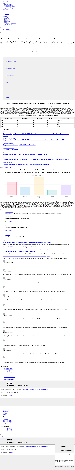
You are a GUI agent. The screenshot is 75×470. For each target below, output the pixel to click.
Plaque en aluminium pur (8, 370)
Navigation (7, 20)
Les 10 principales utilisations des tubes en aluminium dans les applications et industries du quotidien (27, 242)
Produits (4, 3)
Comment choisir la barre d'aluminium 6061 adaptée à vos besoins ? (19, 247)
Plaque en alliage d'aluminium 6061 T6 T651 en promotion (16, 232)
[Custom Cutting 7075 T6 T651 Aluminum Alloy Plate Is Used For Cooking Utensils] (9, 138)
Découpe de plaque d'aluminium (11, 7)
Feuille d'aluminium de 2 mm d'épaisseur (11, 378)
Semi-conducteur (8, 21)
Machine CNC (5, 9)
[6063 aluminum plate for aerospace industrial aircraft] (7, 152)
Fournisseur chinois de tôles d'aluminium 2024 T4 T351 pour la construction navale (21, 222)
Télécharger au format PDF (10, 11)
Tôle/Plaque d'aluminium (10, 149)
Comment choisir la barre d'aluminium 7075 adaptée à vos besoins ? (19, 251)
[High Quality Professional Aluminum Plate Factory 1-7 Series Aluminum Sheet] (9, 216)
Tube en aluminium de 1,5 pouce (10, 369)
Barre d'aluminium (8, 4)
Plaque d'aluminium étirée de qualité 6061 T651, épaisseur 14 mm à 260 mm (26, 164)
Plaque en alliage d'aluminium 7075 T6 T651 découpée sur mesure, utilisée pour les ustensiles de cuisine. (34, 140)
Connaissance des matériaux (10, 23)
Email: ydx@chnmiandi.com (8, 430)
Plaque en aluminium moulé (10, 6)
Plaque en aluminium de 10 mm (9, 377)
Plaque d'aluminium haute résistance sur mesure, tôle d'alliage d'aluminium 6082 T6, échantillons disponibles (36, 159)
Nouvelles (5, 22)
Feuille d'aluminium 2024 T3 (9, 379)
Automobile (7, 19)
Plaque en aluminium (9, 5)
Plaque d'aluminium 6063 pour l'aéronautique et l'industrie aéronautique (25, 154)
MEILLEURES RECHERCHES (43, 433)
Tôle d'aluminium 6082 (8, 368)
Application (5, 16)
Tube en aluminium (7, 371)
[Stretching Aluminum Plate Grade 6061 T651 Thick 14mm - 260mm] (7, 162)
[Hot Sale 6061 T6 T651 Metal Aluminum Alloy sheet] (9, 230)
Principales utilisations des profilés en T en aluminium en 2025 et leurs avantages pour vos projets (26, 256)
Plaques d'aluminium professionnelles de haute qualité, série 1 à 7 (17, 218)
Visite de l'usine (8, 15)
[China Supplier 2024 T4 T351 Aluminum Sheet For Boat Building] (9, 221)
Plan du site (22, 433)
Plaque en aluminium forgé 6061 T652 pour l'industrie (19, 145)
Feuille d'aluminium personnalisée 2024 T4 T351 (14, 236)
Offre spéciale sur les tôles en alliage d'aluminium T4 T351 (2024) (17, 227)
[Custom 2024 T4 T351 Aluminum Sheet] (7, 235)
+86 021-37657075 (6, 29)
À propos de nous (6, 10)
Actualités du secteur (9, 24)
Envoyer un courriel (4, 436)
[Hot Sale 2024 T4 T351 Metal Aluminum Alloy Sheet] (9, 225)
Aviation (6, 17)
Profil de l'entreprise (9, 13)
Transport (7, 18)
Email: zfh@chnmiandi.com (8, 431)
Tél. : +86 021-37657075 (7, 428)
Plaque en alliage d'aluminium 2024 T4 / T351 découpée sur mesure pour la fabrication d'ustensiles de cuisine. (36, 134)
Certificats (7, 14)
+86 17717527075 (8, 30)
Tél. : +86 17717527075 (7, 429)
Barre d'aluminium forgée (10, 8)
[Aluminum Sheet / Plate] (8, 148)
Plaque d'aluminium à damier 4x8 (10, 372)
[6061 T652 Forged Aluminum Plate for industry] (8, 143)
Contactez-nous (6, 25)
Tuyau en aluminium (7, 374)
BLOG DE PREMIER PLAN (30, 433)
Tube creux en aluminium (8, 376)
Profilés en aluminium (8, 373)
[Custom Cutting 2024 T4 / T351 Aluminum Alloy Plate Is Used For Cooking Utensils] (4, 131)
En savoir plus (5, 136)
